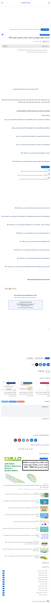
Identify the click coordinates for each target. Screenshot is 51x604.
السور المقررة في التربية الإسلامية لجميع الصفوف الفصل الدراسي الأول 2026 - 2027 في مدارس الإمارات (21, 550)
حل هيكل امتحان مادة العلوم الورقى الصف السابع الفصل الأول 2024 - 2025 (23, 507)
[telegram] (23, 440)
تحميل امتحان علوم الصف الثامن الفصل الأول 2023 (37, 52)
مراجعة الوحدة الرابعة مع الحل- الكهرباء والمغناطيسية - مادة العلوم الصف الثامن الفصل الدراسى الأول (27, 119)
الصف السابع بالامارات (25, 573)
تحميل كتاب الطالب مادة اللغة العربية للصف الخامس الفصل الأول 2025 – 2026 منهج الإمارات (21, 502)
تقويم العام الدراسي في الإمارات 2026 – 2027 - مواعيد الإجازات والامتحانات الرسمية (22, 494)
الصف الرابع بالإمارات (25, 581)
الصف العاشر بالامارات (25, 586)
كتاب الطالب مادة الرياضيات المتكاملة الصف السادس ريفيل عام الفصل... (24, 29)
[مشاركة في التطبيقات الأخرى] (33, 364)
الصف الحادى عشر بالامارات (25, 592)
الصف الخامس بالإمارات (25, 577)
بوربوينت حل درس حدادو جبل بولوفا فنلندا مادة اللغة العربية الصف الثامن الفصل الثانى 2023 (21, 536)
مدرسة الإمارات (25, 3)
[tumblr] (15, 440)
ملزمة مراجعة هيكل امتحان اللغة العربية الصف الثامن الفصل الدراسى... (33, 179)
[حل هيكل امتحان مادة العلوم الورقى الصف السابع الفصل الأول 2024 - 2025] (44, 508)
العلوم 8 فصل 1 (30, 358)
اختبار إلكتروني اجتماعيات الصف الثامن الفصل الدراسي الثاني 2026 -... (33, 171)
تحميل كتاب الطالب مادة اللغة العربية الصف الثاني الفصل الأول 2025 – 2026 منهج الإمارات (22, 515)
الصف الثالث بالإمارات (25, 588)
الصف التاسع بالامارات (25, 579)
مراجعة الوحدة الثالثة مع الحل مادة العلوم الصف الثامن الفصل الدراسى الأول (31, 128)
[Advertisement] (25, 18)
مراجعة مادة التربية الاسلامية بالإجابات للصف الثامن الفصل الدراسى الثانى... (32, 175)
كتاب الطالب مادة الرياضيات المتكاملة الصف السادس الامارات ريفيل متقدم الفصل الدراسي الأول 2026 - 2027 (25, 486)
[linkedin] (31, 440)
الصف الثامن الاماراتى (45, 34)
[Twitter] (27, 440)
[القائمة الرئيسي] (49, 3)
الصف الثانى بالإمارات (25, 590)
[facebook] (35, 440)
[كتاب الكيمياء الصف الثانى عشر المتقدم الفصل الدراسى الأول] (44, 522)
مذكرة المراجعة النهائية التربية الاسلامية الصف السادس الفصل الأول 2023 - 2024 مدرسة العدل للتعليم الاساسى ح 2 (22, 543)
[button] (44, 364)
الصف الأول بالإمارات (25, 594)
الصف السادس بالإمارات (25, 570)
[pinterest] (19, 440)
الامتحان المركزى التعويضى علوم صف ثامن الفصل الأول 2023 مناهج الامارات (32, 50)
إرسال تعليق (45, 406)
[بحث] (2, 3)
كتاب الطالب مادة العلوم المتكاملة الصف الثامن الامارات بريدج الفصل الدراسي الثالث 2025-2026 (21, 557)
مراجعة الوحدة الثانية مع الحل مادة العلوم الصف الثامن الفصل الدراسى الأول (33, 136)
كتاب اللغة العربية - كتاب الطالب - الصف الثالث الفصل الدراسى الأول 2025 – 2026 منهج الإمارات (21, 529)
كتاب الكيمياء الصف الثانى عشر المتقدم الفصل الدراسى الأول (26, 521)
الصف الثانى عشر (25, 584)
